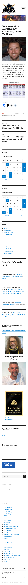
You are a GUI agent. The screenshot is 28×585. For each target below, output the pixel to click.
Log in (5, 228)
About (4, 278)
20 (24, 170)
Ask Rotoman (8, 507)
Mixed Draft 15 (6, 291)
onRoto (6, 538)
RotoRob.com (8, 547)
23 (10, 173)
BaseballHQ (7, 514)
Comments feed (8, 232)
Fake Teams (7, 520)
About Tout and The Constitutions (8, 573)
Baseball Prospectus (9, 512)
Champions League (8, 568)
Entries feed (7, 230)
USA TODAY (7, 559)
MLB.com (6, 532)
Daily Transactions (16, 276)
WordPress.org (8, 234)
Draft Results (6, 276)
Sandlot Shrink (8, 553)
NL (12, 289)
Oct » (21, 179)
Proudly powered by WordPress (17, 582)
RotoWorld (7, 551)
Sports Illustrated (9, 557)
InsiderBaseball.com (10, 528)
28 (4, 176)
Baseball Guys (8, 509)
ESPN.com (7, 518)
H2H (13, 291)
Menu (23, 8)
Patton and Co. (8, 541)
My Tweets (5, 436)
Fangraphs (7, 522)
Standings (19, 274)
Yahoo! (6, 561)
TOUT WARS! (5, 582)
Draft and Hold (20, 291)
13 (24, 167)
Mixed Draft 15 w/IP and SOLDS (11, 293)
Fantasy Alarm (8, 524)
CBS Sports (7, 516)
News (13, 115)
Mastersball (7, 530)
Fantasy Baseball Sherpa (11, 526)
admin (6, 113)
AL (9, 289)
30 (10, 176)
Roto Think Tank (9, 543)
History (4, 577)
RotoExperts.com (9, 545)
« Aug (7, 179)
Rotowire (6, 549)
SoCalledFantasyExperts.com (12, 555)
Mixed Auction (8, 115)
